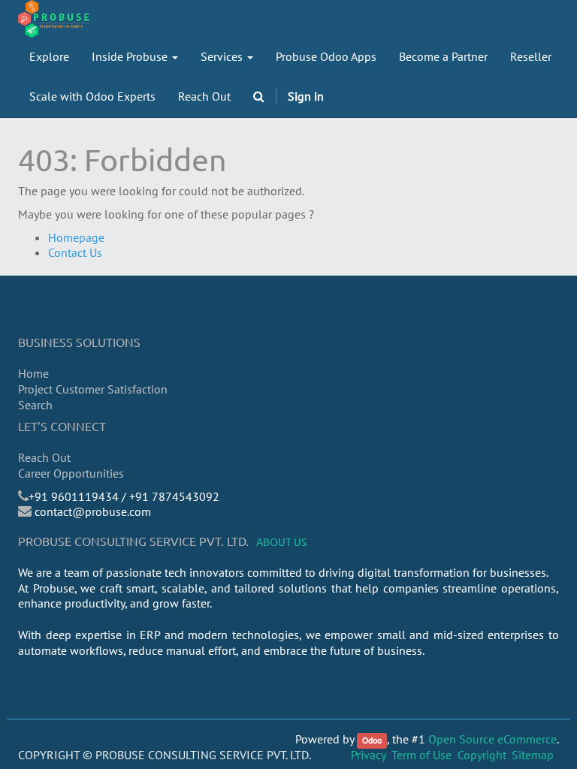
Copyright (482, 754)
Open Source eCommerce (492, 738)
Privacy (368, 754)
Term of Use (421, 754)
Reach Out (44, 457)
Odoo (372, 740)
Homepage (76, 237)
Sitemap (533, 754)
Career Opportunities (71, 473)
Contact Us (75, 252)
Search (35, 404)
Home (33, 373)
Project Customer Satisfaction (93, 389)
